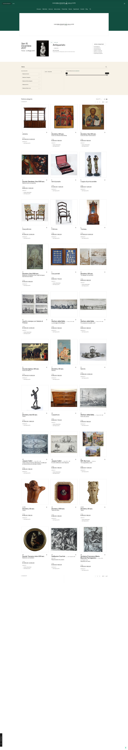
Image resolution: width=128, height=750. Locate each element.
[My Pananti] (124, 3)
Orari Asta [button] (56, 48)
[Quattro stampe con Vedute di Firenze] (34, 304)
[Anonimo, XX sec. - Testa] (93, 492)
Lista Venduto (97, 46)
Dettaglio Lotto (27, 143)
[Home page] (64, 2)
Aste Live (51, 9)
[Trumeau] (93, 212)
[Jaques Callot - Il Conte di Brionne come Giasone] (64, 444)
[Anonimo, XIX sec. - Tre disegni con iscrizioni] (93, 257)
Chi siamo (39, 9)
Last (107, 102)
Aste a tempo (57, 9)
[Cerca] (90, 9)
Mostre (70, 9)
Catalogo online (97, 49)
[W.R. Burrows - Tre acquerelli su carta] (93, 444)
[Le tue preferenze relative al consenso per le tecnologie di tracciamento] (125, 747)
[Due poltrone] (34, 212)
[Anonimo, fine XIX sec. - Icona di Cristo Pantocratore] (93, 117)
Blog (87, 9)
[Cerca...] (106, 67)
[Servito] (93, 352)
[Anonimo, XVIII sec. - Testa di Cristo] (64, 492)
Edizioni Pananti (7, 3)
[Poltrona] (64, 212)
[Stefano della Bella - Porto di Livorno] (93, 398)
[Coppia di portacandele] (93, 165)
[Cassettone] (64, 398)
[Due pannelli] (64, 257)
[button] (31, 74)
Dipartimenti (76, 9)
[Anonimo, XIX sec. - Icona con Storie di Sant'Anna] (64, 117)
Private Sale (64, 9)
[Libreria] (34, 117)
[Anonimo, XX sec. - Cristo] (34, 492)
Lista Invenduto (97, 47)
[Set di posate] (64, 165)
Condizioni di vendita (98, 53)
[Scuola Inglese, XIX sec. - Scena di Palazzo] (34, 352)
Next (103, 102)
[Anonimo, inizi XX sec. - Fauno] (34, 398)
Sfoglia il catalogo (98, 52)
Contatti (82, 9)
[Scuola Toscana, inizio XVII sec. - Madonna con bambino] (34, 540)
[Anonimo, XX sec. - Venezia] (64, 352)
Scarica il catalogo (98, 50)
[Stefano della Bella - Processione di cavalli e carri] (93, 304)
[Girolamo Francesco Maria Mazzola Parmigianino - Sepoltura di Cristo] (93, 540)
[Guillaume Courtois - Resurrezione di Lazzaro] (64, 540)
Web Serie (44, 9)
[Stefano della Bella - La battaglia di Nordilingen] (64, 304)
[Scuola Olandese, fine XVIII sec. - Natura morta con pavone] (34, 165)
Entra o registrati (99, 44)
